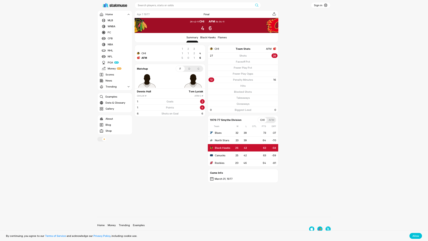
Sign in (318, 5)
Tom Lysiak (196, 91)
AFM (144, 58)
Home (101, 225)
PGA (110, 62)
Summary (192, 37)
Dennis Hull (144, 91)
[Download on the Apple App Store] (311, 229)
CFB (110, 38)
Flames (222, 37)
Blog (108, 125)
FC (109, 32)
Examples (111, 96)
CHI (143, 53)
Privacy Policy (101, 236)
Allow (415, 236)
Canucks (220, 155)
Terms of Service (55, 236)
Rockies (219, 163)
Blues (218, 133)
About (109, 118)
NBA (110, 44)
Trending (124, 225)
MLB (110, 20)
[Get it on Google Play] (320, 229)
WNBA (111, 26)
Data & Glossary (115, 102)
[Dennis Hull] (147, 80)
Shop (108, 131)
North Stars (222, 140)
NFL (110, 56)
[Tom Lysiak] (193, 80)
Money (112, 68)
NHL (110, 50)
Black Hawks (208, 37)
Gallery (109, 108)
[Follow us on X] (328, 229)
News (108, 80)
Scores (109, 74)
